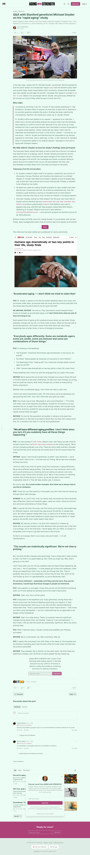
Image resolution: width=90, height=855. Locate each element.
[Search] (64, 4)
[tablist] (20, 707)
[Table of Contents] (2, 427)
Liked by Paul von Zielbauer (25, 725)
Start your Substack (40, 847)
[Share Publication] (68, 4)
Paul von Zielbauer (22, 27)
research (46, 204)
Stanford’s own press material (41, 444)
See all (16, 816)
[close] (61, 776)
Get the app (53, 847)
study (51, 88)
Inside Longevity (19, 11)
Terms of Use (53, 807)
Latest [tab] (19, 770)
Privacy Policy (58, 808)
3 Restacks (33, 682)
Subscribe (75, 4)
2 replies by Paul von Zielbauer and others (31, 753)
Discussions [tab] (26, 770)
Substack (36, 851)
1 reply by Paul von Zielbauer (27, 735)
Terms (50, 842)
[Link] (10, 102)
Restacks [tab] (24, 707)
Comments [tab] (17, 707)
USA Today (37, 442)
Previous (20, 694)
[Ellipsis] (76, 723)
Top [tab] (15, 770)
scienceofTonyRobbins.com (27, 212)
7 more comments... (18, 761)
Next (71, 694)
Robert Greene (21, 723)
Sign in (84, 4)
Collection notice (58, 842)
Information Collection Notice (44, 808)
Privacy (46, 842)
